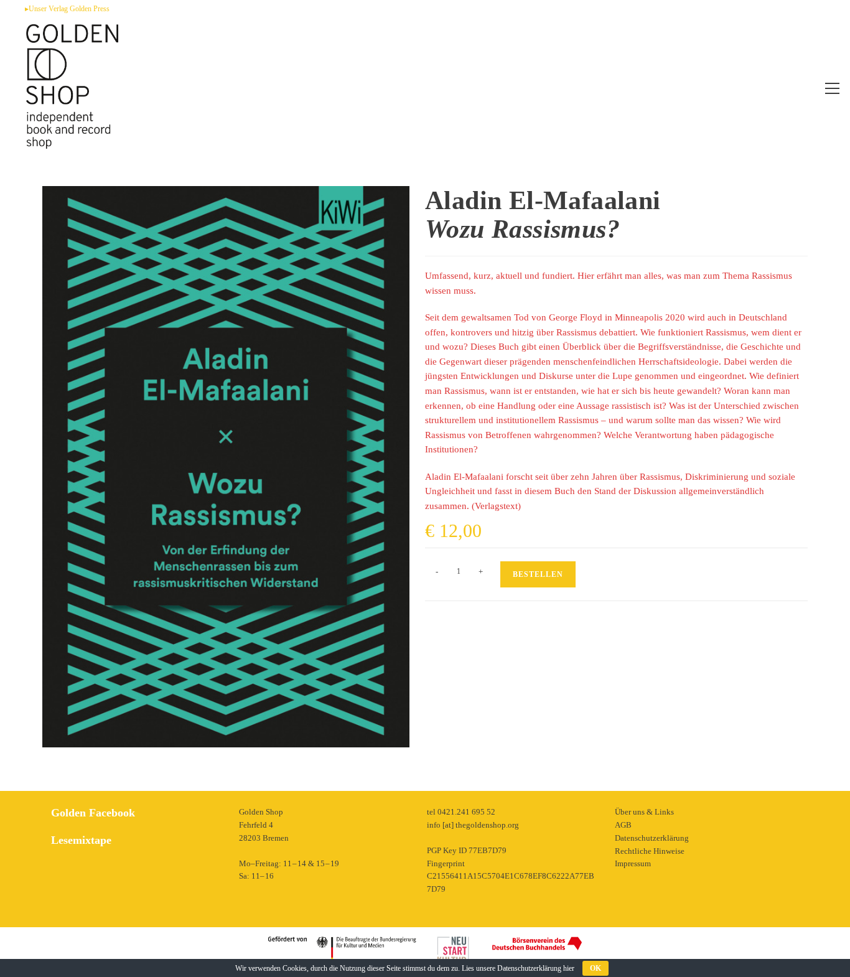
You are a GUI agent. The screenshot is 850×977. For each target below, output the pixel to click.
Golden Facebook (93, 812)
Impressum (633, 863)
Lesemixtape (81, 840)
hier (568, 968)
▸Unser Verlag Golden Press (67, 8)
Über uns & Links (644, 811)
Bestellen (538, 574)
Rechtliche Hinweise (649, 851)
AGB (623, 825)
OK (595, 968)
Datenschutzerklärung (652, 838)
